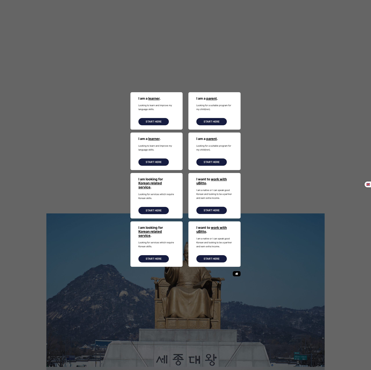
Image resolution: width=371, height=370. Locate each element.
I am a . (149, 98)
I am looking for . (150, 183)
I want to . (211, 181)
